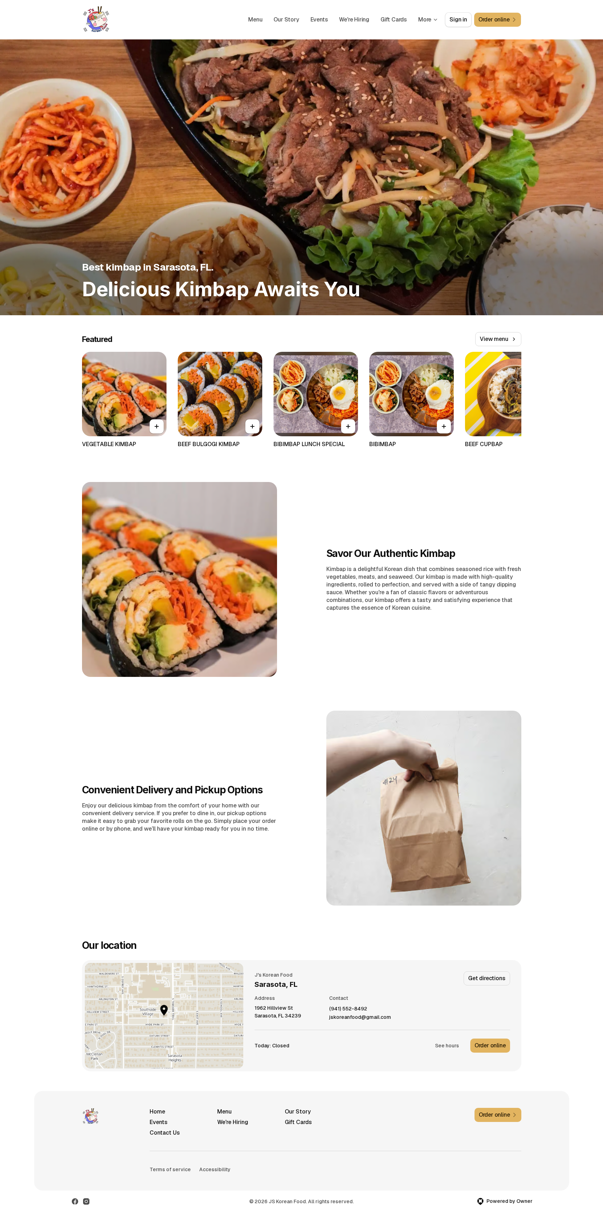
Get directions (486, 978)
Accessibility (215, 1169)
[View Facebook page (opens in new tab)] (75, 1201)
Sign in (458, 19)
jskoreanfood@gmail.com (360, 1017)
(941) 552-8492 (348, 1008)
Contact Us (165, 1132)
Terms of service (170, 1169)
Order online (490, 1045)
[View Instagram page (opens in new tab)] (86, 1201)
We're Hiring (354, 19)
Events (319, 19)
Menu (255, 19)
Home (157, 1111)
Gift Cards (394, 19)
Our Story (286, 19)
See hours (447, 1045)
